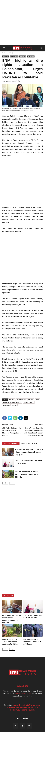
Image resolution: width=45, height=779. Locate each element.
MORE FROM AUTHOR (29, 443)
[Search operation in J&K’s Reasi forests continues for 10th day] (8, 474)
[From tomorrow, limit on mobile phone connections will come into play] (8, 452)
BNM (37, 399)
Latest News (14, 56)
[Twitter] (22, 725)
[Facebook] (15, 725)
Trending (31, 56)
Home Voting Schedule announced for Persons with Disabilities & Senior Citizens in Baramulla (33, 431)
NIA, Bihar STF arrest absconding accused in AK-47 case (32, 641)
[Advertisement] (22, 22)
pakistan (6, 405)
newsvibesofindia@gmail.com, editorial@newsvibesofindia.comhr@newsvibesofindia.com (24, 707)
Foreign (11, 53)
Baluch (30, 399)
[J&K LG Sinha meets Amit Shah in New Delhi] (8, 463)
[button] (42, 48)
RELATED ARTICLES (11, 443)
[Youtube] (29, 725)
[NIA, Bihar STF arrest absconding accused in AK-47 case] (33, 630)
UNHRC (14, 405)
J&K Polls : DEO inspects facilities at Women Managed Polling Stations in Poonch (11, 431)
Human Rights (28, 402)
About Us (22, 685)
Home (4, 53)
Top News (23, 56)
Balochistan (21, 399)
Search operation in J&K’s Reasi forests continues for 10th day (27, 474)
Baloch (11, 399)
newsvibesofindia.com (23, 693)
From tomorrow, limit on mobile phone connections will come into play (29, 452)
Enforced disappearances (12, 402)
